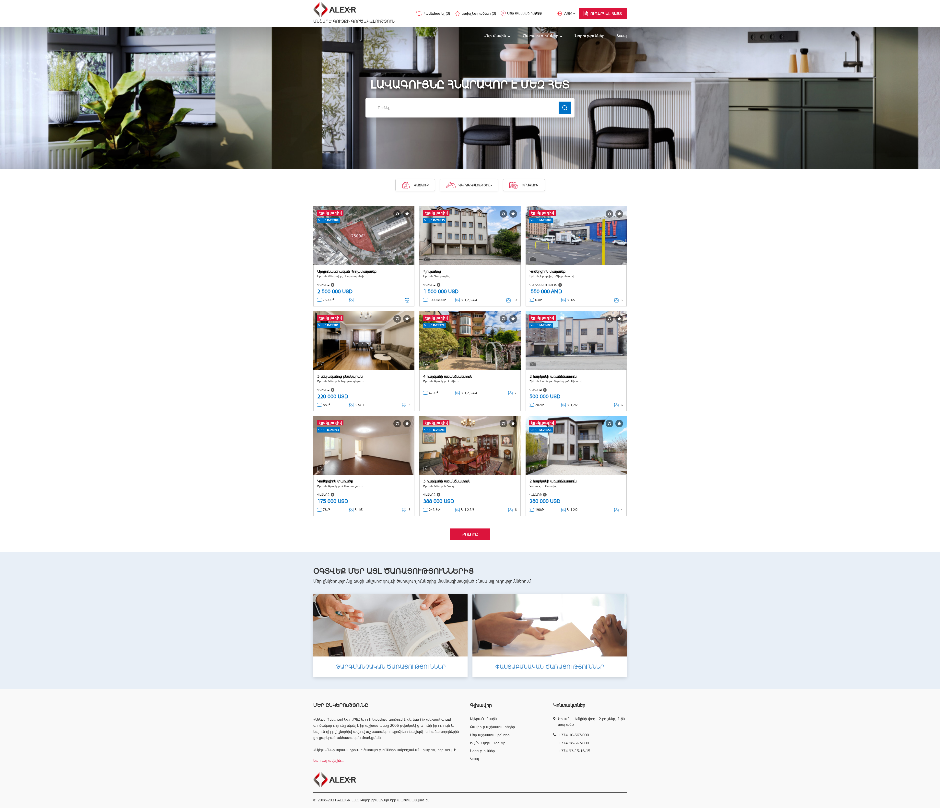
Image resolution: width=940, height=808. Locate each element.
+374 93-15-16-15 (574, 751)
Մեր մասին (495, 35)
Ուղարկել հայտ (606, 13)
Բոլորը (470, 534)
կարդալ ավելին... (328, 760)
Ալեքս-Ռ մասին (483, 718)
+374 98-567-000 (574, 743)
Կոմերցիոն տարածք (547, 271)
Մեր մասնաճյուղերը (524, 13)
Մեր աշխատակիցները (489, 735)
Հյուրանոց (432, 271)
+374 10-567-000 (574, 735)
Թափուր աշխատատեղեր (492, 727)
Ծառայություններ (541, 35)
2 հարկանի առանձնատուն (552, 376)
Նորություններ (590, 35)
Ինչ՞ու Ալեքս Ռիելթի (487, 743)
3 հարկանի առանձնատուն (446, 481)
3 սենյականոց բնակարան (340, 376)
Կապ (622, 35)
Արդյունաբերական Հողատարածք (346, 271)
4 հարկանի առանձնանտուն (447, 376)
